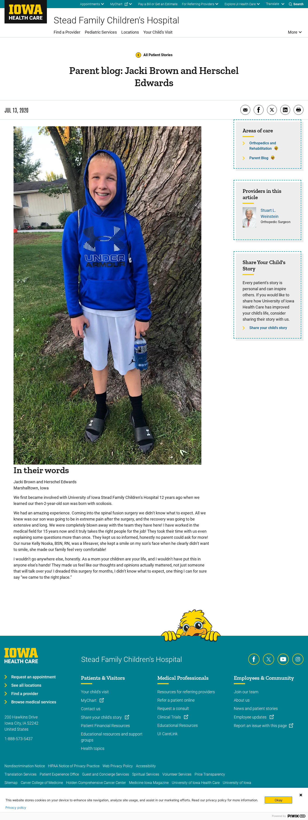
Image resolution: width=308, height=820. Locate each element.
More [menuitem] (292, 32)
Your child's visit (95, 691)
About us (242, 700)
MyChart (89, 700)
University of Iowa (237, 783)
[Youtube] (283, 659)
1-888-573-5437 (19, 738)
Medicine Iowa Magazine (149, 783)
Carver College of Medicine (42, 783)
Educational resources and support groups (112, 737)
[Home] (26, 11)
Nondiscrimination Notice (25, 766)
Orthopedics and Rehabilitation (262, 146)
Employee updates (250, 717)
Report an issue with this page (260, 725)
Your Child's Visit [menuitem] (157, 32)
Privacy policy (15, 807)
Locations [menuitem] (130, 32)
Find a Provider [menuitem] (67, 32)
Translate (272, 4)
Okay (279, 800)
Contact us (90, 708)
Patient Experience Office (59, 774)
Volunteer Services (176, 774)
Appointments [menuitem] (90, 4)
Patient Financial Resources (105, 725)
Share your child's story (268, 328)
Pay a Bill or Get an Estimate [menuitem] (157, 4)
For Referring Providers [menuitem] (198, 4)
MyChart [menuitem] (116, 4)
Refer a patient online (176, 700)
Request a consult (173, 708)
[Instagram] (297, 659)
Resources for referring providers (186, 691)
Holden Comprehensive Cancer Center (96, 783)
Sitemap (11, 783)
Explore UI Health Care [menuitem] (240, 4)
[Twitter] (268, 659)
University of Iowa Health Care (196, 783)
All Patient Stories (157, 55)
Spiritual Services (145, 774)
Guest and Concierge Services (105, 774)
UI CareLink (167, 733)
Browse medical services (33, 702)
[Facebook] (254, 659)
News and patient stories (256, 708)
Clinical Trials (169, 717)
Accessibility (146, 766)
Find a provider (24, 693)
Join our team (246, 691)
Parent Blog (258, 158)
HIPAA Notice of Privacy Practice (73, 766)
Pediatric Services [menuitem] (101, 32)
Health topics (92, 748)
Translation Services (21, 774)
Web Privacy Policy (118, 766)
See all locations (26, 685)
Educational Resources (177, 725)
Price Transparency (210, 774)
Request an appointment (33, 677)
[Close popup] (301, 795)
